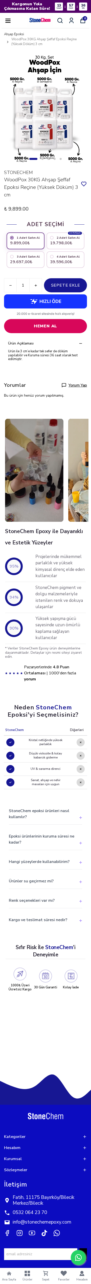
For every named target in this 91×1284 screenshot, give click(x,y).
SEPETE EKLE (65, 285)
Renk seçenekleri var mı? (32, 900)
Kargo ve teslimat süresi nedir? (38, 920)
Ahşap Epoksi (14, 34)
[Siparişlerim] (71, 20)
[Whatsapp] (57, 1233)
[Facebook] (7, 1233)
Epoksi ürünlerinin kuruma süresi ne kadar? (41, 839)
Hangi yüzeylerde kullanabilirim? (39, 861)
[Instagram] (19, 1233)
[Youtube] (32, 1233)
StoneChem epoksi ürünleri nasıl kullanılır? (39, 814)
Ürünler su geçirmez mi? (31, 881)
